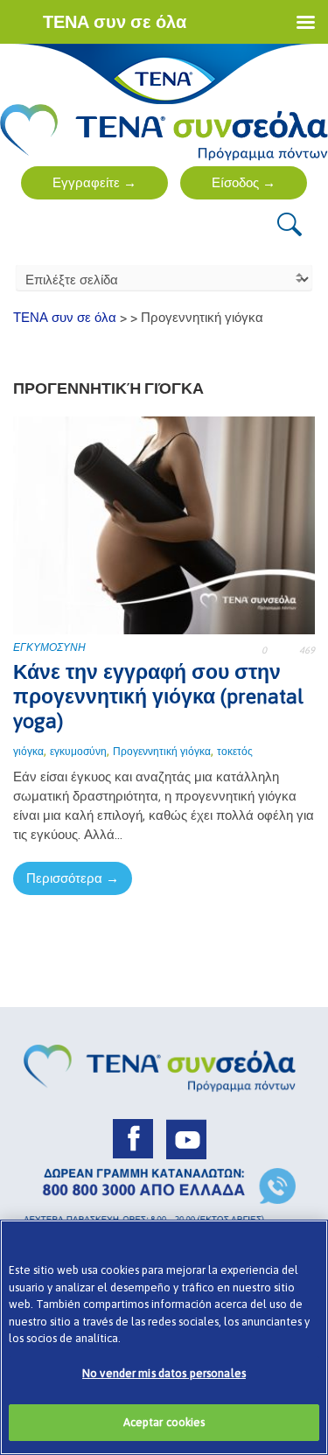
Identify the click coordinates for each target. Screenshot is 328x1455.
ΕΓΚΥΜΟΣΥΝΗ (49, 647)
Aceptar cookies (164, 1422)
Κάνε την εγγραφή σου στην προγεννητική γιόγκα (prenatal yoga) (158, 696)
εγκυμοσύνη (78, 751)
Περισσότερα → (72, 878)
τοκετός (235, 751)
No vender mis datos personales (164, 1373)
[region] (164, 1337)
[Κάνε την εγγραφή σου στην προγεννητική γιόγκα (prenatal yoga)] (164, 523)
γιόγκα (28, 751)
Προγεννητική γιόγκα (162, 751)
